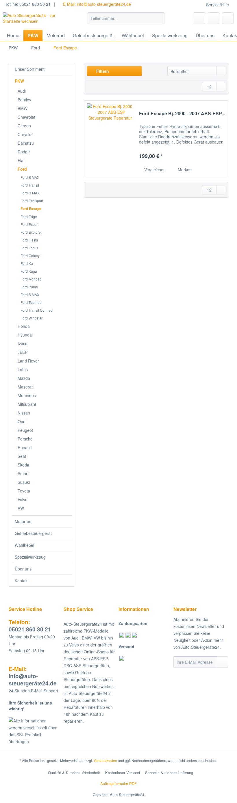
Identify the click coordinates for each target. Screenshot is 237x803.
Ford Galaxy (30, 255)
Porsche (25, 439)
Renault (25, 447)
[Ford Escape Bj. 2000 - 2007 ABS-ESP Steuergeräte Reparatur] (110, 138)
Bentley (24, 100)
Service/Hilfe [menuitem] (217, 5)
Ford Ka (27, 263)
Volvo (22, 499)
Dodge (24, 152)
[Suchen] (159, 18)
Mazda (24, 378)
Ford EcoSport (32, 200)
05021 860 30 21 (30, 625)
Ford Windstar (31, 317)
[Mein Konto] (213, 18)
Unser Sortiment (30, 69)
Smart (23, 473)
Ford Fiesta (29, 239)
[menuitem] (126, 21)
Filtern (102, 71)
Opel (22, 421)
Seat (22, 456)
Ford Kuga (29, 271)
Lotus (23, 369)
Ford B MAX (30, 177)
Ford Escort (29, 224)
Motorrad (23, 521)
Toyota (24, 491)
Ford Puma (29, 286)
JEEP (22, 352)
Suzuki (24, 482)
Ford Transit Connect (37, 310)
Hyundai (25, 335)
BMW (22, 108)
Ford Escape (31, 208)
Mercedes (27, 395)
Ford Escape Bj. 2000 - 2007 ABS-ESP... (182, 114)
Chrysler (25, 134)
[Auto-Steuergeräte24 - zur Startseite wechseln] (35, 19)
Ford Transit (30, 185)
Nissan (24, 413)
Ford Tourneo (31, 302)
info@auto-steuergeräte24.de (33, 676)
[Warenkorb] (228, 18)
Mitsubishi (27, 404)
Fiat (21, 160)
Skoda (23, 465)
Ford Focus (29, 247)
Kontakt (22, 580)
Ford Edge (29, 216)
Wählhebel (24, 545)
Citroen (24, 126)
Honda (24, 326)
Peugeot (25, 430)
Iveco (22, 343)
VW (21, 508)
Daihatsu (26, 143)
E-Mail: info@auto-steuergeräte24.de (96, 4)
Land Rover (28, 361)
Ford (22, 169)
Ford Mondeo (31, 278)
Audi (22, 91)
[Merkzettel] (199, 18)
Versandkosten (105, 760)
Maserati (26, 387)
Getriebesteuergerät (33, 533)
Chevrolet (26, 117)
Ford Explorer (31, 232)
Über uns (23, 569)
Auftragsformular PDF (118, 783)
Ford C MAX (30, 192)
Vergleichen (154, 169)
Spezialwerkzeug (30, 557)
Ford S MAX (30, 294)
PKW (19, 81)
